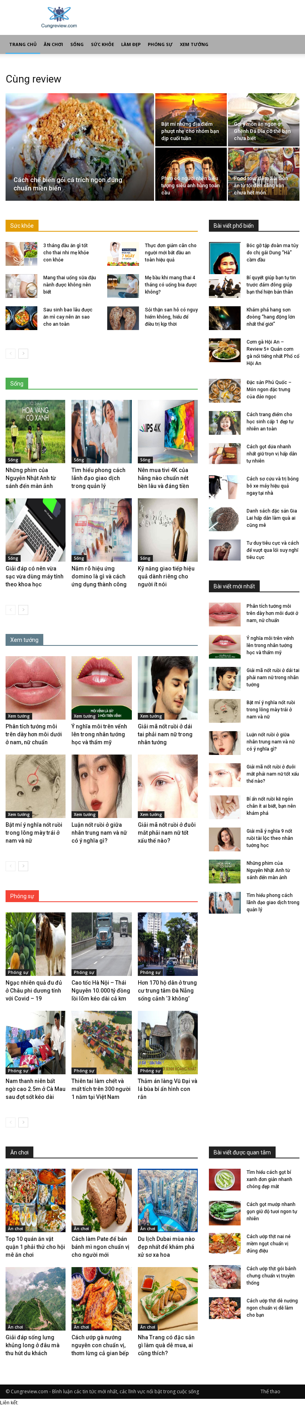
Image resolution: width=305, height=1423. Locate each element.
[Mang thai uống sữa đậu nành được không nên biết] (21, 286)
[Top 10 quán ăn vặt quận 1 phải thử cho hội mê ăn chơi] (36, 1200)
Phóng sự (160, 44)
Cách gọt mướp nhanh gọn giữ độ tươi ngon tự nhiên (272, 1211)
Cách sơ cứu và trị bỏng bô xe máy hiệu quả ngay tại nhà (273, 486)
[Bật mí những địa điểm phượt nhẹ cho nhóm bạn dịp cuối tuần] (191, 120)
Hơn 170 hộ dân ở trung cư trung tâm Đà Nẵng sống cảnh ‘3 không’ (167, 990)
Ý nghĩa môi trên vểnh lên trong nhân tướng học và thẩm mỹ (99, 734)
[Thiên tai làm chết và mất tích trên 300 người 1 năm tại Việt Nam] (101, 1042)
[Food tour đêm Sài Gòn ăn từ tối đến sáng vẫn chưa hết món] (263, 174)
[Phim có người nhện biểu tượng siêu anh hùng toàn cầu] (191, 174)
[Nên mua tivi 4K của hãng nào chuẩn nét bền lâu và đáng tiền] (168, 431)
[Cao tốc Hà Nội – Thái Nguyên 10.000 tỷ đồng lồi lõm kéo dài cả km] (101, 944)
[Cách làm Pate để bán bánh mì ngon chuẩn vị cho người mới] (101, 1200)
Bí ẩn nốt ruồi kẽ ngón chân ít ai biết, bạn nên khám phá (271, 806)
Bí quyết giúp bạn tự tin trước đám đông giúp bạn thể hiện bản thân (271, 285)
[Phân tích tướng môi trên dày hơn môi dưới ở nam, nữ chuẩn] (36, 688)
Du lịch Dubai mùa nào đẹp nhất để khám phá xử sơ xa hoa (166, 1247)
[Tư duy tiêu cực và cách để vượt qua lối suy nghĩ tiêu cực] (225, 550)
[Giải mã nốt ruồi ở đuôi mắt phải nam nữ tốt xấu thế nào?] (168, 786)
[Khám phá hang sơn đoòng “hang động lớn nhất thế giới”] (225, 318)
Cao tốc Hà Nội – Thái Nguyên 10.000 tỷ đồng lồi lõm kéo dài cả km (100, 990)
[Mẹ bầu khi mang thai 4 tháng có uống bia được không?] (123, 286)
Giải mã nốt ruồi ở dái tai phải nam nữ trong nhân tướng (165, 734)
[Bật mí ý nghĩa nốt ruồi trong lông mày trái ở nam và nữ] (36, 786)
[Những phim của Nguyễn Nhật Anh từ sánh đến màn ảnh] (36, 431)
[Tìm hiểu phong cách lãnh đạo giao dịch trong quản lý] (101, 431)
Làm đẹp (131, 44)
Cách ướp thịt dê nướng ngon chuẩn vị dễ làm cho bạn (272, 1308)
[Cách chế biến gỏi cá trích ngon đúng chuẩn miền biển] (80, 149)
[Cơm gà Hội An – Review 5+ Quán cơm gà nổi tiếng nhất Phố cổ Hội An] (225, 350)
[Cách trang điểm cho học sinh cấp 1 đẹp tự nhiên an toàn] (225, 423)
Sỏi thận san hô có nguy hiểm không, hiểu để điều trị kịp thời (171, 317)
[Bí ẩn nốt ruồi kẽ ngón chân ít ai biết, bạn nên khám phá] (225, 807)
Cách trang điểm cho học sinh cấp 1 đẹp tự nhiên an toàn (270, 422)
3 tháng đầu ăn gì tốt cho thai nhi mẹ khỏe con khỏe (66, 253)
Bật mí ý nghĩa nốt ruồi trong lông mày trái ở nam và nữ (34, 833)
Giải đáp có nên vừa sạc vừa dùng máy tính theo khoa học (35, 576)
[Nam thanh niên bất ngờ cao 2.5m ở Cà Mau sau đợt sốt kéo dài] (36, 1042)
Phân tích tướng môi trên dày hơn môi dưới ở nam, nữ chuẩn (34, 734)
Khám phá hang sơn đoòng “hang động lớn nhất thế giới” (271, 317)
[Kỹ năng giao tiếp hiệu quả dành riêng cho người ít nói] (168, 530)
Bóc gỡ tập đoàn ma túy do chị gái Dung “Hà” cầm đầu (272, 253)
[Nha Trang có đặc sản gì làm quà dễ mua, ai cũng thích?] (168, 1299)
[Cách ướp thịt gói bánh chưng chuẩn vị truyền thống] (225, 1277)
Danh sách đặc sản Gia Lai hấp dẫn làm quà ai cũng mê (272, 518)
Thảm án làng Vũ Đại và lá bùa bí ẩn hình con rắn (167, 1089)
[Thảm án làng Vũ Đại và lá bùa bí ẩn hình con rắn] (168, 1042)
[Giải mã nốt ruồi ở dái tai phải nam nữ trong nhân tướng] (168, 688)
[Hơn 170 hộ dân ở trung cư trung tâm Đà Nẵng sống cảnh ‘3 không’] (168, 944)
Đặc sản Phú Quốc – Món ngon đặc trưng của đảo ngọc (269, 389)
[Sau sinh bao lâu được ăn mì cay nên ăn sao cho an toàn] (21, 318)
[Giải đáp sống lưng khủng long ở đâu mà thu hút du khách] (36, 1299)
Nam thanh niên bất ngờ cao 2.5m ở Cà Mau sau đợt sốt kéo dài (36, 1089)
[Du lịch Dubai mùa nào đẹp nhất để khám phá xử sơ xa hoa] (168, 1200)
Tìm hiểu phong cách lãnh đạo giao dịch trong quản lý (98, 478)
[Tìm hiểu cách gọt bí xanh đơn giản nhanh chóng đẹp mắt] (225, 1180)
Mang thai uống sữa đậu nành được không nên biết (69, 285)
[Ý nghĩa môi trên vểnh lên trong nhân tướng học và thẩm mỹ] (101, 688)
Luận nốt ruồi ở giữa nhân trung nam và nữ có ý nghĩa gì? (99, 833)
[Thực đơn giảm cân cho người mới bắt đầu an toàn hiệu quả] (123, 254)
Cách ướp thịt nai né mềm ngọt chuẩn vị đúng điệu (269, 1244)
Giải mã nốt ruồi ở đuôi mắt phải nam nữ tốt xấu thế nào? (167, 833)
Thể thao (270, 1391)
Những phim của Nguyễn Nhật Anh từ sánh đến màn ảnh (31, 478)
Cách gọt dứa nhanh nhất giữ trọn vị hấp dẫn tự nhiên (272, 454)
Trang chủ (23, 44)
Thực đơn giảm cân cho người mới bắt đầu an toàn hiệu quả (171, 253)
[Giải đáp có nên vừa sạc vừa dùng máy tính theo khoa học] (36, 530)
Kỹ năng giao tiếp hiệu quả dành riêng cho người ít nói (166, 576)
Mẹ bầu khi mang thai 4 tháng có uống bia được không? (171, 285)
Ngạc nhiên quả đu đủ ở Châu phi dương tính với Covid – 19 (34, 990)
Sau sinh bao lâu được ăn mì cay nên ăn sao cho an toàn (68, 317)
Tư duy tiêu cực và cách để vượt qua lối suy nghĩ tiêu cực (273, 550)
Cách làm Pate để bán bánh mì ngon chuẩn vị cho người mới (100, 1247)
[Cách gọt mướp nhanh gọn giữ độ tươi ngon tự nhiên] (225, 1213)
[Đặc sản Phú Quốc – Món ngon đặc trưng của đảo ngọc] (225, 391)
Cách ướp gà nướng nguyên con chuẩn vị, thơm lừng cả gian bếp (100, 1345)
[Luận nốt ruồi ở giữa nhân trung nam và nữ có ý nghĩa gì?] (101, 786)
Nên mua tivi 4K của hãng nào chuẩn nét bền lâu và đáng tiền (163, 478)
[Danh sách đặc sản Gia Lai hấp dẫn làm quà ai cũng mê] (225, 519)
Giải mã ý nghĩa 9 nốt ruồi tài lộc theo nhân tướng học (270, 838)
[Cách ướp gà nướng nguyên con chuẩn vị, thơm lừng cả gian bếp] (101, 1299)
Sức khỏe (102, 44)
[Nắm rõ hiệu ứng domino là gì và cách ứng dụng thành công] (101, 530)
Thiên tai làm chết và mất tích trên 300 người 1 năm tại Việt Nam (101, 1089)
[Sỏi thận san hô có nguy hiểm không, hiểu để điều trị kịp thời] (123, 318)
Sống (77, 44)
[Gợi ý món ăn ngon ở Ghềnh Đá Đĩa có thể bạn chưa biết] (263, 120)
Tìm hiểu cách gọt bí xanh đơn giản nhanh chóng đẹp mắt (269, 1179)
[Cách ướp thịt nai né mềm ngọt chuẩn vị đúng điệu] (225, 1243)
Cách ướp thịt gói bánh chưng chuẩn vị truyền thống (271, 1276)
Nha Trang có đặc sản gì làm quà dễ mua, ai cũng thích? (166, 1345)
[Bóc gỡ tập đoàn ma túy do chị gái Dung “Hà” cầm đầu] (225, 265)
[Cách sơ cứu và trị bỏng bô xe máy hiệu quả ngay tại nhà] (225, 487)
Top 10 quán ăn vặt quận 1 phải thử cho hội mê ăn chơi (35, 1247)
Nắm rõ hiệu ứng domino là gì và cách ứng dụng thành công (99, 576)
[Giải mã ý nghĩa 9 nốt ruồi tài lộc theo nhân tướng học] (225, 839)
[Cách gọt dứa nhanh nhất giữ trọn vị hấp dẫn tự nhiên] (225, 453)
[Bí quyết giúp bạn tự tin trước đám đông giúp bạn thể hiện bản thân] (225, 286)
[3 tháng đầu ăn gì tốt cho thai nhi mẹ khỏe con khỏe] (21, 254)
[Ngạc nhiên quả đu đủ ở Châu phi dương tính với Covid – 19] (36, 944)
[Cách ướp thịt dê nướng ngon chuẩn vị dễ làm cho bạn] (225, 1309)
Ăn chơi (53, 44)
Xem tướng (194, 44)
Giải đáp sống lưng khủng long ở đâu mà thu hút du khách (33, 1345)
